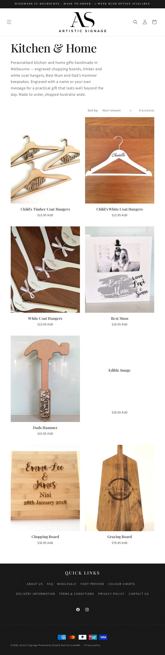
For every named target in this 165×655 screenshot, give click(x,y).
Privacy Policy (111, 594)
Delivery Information (35, 594)
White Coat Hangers (45, 318)
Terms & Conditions (76, 594)
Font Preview (92, 584)
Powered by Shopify (49, 645)
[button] (9, 22)
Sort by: (93, 110)
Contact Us (139, 594)
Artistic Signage (29, 645)
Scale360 (75, 645)
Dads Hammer (45, 427)
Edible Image (119, 370)
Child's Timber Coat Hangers (45, 209)
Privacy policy (92, 645)
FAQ (50, 584)
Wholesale (66, 584)
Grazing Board (119, 536)
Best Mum (119, 318)
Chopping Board (45, 536)
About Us (35, 584)
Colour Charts (121, 584)
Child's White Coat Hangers (119, 209)
